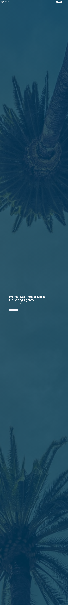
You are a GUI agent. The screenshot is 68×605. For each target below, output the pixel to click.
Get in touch (59, 1)
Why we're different (14, 310)
